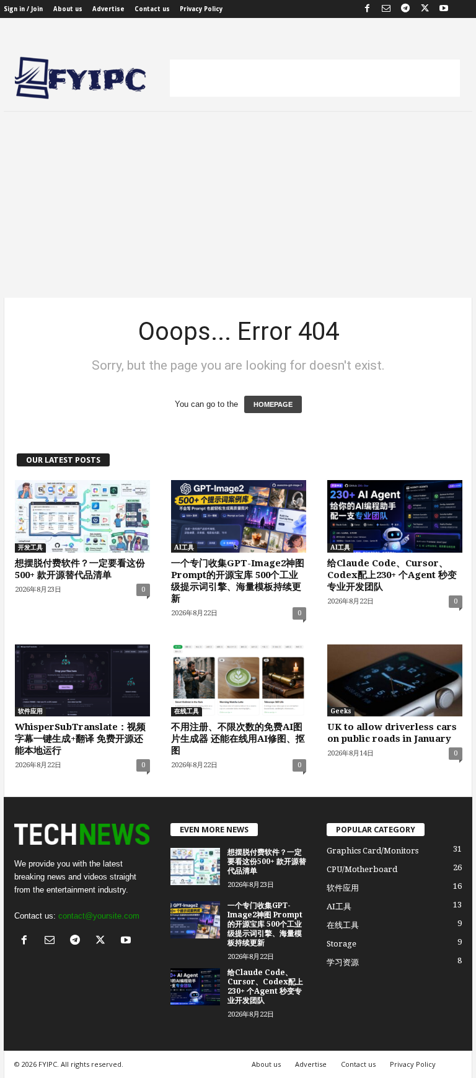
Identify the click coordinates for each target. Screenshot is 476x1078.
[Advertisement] (315, 78)
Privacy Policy (201, 9)
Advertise (108, 9)
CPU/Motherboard (362, 869)
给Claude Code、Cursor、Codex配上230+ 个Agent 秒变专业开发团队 (392, 575)
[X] (424, 9)
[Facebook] (366, 9)
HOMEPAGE (273, 404)
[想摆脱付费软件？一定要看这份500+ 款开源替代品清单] (82, 516)
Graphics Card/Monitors (372, 850)
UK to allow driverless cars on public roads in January (392, 732)
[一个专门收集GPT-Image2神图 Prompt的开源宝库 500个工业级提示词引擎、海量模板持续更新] (238, 516)
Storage (341, 943)
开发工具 (30, 547)
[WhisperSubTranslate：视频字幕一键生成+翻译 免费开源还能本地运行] (82, 680)
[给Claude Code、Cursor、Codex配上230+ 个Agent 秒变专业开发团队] (394, 516)
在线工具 (186, 711)
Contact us (152, 9)
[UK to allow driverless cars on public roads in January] (394, 680)
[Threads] (463, 9)
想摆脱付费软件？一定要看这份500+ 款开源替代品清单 (80, 569)
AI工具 (184, 547)
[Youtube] (443, 9)
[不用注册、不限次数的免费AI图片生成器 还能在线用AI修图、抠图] (238, 680)
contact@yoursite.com (98, 915)
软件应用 (30, 711)
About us (67, 9)
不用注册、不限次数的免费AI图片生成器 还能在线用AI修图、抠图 (238, 738)
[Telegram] (405, 9)
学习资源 (343, 962)
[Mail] (386, 9)
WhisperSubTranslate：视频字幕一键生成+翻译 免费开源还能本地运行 (80, 738)
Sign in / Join (23, 9)
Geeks (340, 711)
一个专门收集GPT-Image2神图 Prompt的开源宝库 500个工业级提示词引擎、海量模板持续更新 (237, 581)
